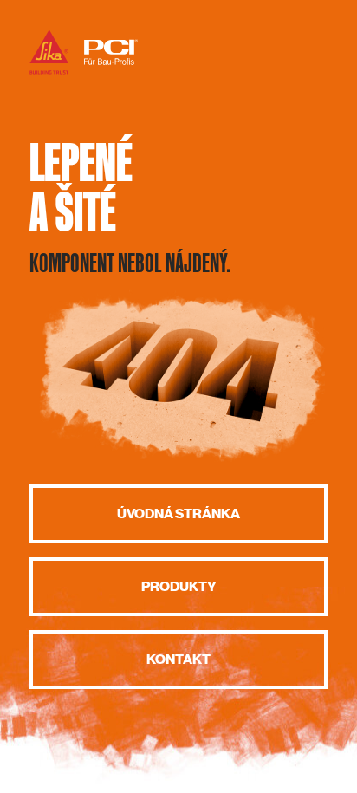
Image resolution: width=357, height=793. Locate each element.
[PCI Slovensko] (83, 73)
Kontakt (178, 659)
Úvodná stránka (178, 514)
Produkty (179, 586)
